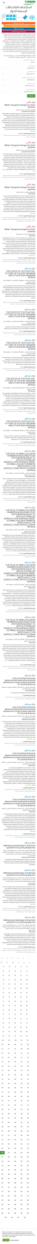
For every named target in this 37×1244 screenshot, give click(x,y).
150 (15, 1083)
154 (21, 1088)
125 (15, 1062)
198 (28, 1126)
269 (21, 1187)
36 (9, 984)
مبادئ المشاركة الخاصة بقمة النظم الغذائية (22, 51)
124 (21, 1062)
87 (3, 1027)
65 (15, 1010)
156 (8, 1088)
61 (9, 1005)
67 (3, 1010)
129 (21, 1066)
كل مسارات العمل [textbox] (30, 85)
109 (21, 1049)
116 (8, 1053)
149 (21, 1083)
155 (15, 1088)
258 (28, 1178)
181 (8, 1109)
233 (28, 1157)
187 (2, 1113)
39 (20, 988)
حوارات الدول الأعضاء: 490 (19, 23)
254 (21, 1174)
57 (3, 1001)
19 (20, 971)
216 (8, 1139)
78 (26, 1023)
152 (2, 1083)
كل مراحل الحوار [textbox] (30, 73)
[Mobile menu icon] (4, 2)
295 (15, 1209)
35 (15, 984)
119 (21, 1057)
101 (9, 1040)
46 (9, 992)
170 (15, 1101)
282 (2, 1196)
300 (15, 1213)
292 (2, 1204)
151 (8, 1083)
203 (28, 1131)
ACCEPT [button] (6, 1240)
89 (20, 1031)
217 (2, 1139)
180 (15, 1109)
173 (28, 1105)
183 (28, 1113)
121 (8, 1057)
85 (15, 1027)
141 (8, 1075)
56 (9, 1001)
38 (26, 988)
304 (18, 1217)
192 (2, 1118)
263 (28, 1183)
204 (21, 1131)
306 (5, 1217)
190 (15, 1118)
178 (28, 1109)
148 (28, 1083)
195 (15, 1122)
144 (21, 1079)
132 (2, 1066)
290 (15, 1204)
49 (20, 997)
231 (8, 1152)
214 (21, 1139)
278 (28, 1196)
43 (26, 992)
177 (2, 1105)
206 (8, 1131)
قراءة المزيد (32, 131)
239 (21, 1161)
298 (28, 1213)
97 (3, 1036)
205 (15, 1131)
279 (21, 1196)
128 (28, 1066)
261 (8, 1178)
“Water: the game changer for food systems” (19, 106)
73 (26, 1018)
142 (2, 1075)
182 (2, 1109)
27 (3, 975)
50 (15, 997)
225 (15, 1148)
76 (9, 1018)
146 (8, 1079)
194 (21, 1122)
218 (28, 1144)
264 (21, 1183)
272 (2, 1187)
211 (8, 1135)
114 (21, 1053)
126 (8, 1062)
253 (28, 1174)
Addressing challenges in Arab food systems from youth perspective (19, 846)
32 (3, 979)
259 (21, 1178)
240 (15, 1161)
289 (21, 1204)
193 (28, 1122)
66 (9, 1010)
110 (15, 1049)
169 (21, 1101)
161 (8, 1092)
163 (28, 1096)
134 (21, 1070)
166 (8, 1096)
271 (8, 1187)
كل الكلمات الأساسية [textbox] (29, 91)
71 (9, 1014)
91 (9, 1031)
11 (7, 962)
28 (26, 979)
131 (8, 1066)
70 (15, 1014)
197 (2, 1122)
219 (21, 1144)
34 (20, 984)
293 (28, 1209)
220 (15, 1144)
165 (15, 1096)
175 (15, 1105)
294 (21, 1209)
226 (8, 1148)
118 (28, 1057)
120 (15, 1057)
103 (28, 1044)
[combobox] (18, 62)
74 (20, 1018)
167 (2, 1096)
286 (8, 1200)
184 (21, 1113)
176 (8, 1105)
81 (9, 1023)
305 (12, 1217)
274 (21, 1191)
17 (3, 966)
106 (8, 1044)
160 (15, 1092)
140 (15, 1075)
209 (21, 1135)
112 (2, 1049)
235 (15, 1157)
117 (2, 1053)
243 (28, 1165)
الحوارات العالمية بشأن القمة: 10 (19, 31)
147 (2, 1079)
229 (21, 1152)
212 (2, 1135)
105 (15, 1044)
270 (15, 1187)
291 (8, 1204)
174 (21, 1105)
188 (28, 1118)
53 (26, 1001)
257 (2, 1174)
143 (28, 1079)
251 (8, 1170)
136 (8, 1070)
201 (8, 1126)
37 (3, 984)
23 (26, 975)
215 (15, 1139)
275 (15, 1191)
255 (15, 1174)
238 (28, 1161)
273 (28, 1191)
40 (15, 988)
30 (15, 979)
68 (26, 1014)
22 (3, 971)
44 (20, 992)
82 (3, 1023)
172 (2, 1101)
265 (15, 1183)
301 (8, 1213)
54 (20, 1001)
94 (20, 1036)
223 (28, 1148)
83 (26, 1027)
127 (2, 1062)
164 (21, 1096)
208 (28, 1135)
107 (2, 1044)
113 (28, 1053)
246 (8, 1165)
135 (15, 1070)
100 (15, 1040)
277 (2, 1191)
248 (28, 1170)
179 (21, 1109)
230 (15, 1152)
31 (9, 979)
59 (20, 1005)
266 (8, 1183)
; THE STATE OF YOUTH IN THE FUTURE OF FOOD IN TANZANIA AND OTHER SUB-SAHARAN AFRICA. (20, 274)
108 (28, 1049)
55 (15, 1001)
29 (20, 979)
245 (15, 1165)
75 (15, 1018)
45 (15, 992)
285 (15, 1200)
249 (21, 1170)
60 (15, 1005)
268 (28, 1187)
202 (2, 1126)
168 (28, 1101)
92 (3, 1031)
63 (26, 1010)
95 (15, 1036)
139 (21, 1075)
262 (2, 1178)
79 (20, 1023)
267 (2, 1183)
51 (9, 997)
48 (26, 997)
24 (20, 975)
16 (9, 966)
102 (3, 1040)
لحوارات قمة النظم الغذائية (18, 37)
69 (20, 1014)
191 (8, 1118)
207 (2, 1131)
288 (28, 1204)
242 (2, 1161)
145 (15, 1079)
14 (20, 966)
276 (8, 1191)
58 (26, 1005)
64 (20, 1010)
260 (15, 1178)
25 (15, 975)
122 (2, 1057)
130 (15, 1066)
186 (8, 1113)
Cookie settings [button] (14, 1240)
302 (2, 1213)
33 (26, 984)
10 (12, 962)
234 (21, 1157)
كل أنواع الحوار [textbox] (31, 68)
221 (8, 1144)
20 (15, 971)
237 (2, 1157)
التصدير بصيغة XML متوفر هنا (11, 55)
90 (15, 1031)
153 (28, 1088)
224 (21, 1148)
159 (21, 1092)
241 (8, 1161)
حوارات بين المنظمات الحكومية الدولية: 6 (19, 26)
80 (15, 1023)
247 (2, 1165)
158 (28, 1092)
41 (9, 988)
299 (21, 1213)
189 (21, 1118)
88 (26, 1031)
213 (28, 1139)
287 (2, 1200)
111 (8, 1049)
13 (26, 966)
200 (15, 1126)
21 (9, 971)
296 (8, 1209)
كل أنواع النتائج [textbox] (31, 79)
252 (2, 1170)
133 (28, 1070)
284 (21, 1200)
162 (2, 1092)
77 (3, 1018)
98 (27, 1040)
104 (21, 1044)
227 (2, 1148)
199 (21, 1126)
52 (3, 997)
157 (2, 1088)
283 (28, 1200)
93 (26, 1036)
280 (15, 1196)
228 (28, 1152)
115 (15, 1053)
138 (28, 1075)
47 (3, 992)
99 (21, 1040)
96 (9, 1036)
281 (8, 1196)
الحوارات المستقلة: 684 (19, 28)
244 (21, 1165)
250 (15, 1170)
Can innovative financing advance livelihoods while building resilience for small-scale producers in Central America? (19, 681)
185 (15, 1113)
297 (2, 1209)
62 (3, 1005)
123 (28, 1062)
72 (3, 1014)
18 (26, 971)
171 (8, 1101)
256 (8, 1174)
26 (9, 975)
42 (3, 988)
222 (2, 1144)
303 (24, 1217)
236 (8, 1157)
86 (9, 1027)
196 (8, 1122)
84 (20, 1027)
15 (15, 966)
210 (15, 1135)
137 (2, 1070)
